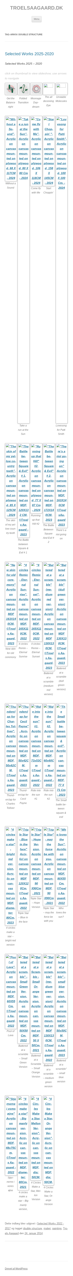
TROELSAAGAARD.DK (36, 8)
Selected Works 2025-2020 (29, 54)
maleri (47, 1228)
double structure (32, 1228)
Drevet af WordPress (16, 1268)
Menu (36, 19)
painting (56, 1228)
